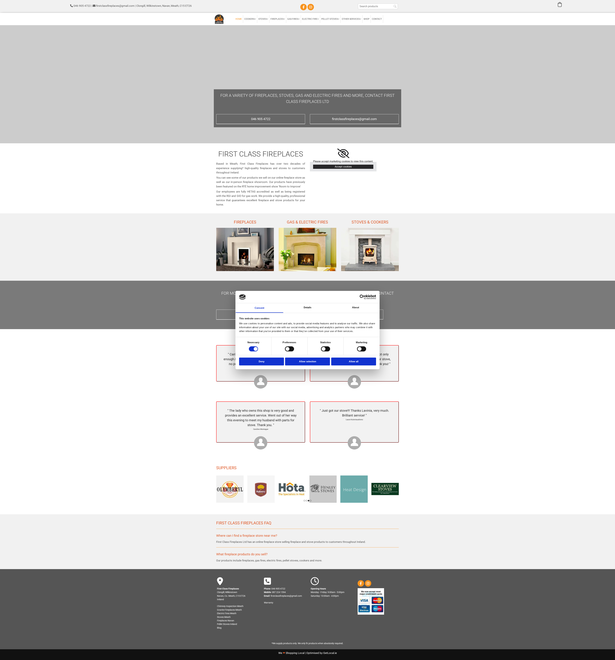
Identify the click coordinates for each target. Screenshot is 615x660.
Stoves (262, 19)
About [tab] (355, 307)
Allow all (353, 361)
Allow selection (307, 361)
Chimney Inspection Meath (230, 606)
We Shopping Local (291, 653)
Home (238, 19)
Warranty (268, 602)
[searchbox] (378, 6)
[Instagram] (311, 7)
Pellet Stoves (329, 19)
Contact (377, 19)
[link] (250, 19)
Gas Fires (292, 19)
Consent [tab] (259, 308)
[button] (260, 119)
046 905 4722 (82, 5)
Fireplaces (277, 19)
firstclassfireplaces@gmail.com (115, 5)
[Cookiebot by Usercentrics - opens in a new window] (362, 296)
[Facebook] (303, 7)
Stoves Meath (224, 617)
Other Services (351, 19)
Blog (219, 627)
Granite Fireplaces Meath (229, 610)
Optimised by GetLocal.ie (321, 653)
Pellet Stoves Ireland (227, 624)
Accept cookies (343, 166)
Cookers (249, 19)
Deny (261, 361)
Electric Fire (309, 19)
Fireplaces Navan (225, 620)
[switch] (289, 348)
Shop (366, 19)
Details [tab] (308, 307)
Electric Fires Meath (226, 613)
